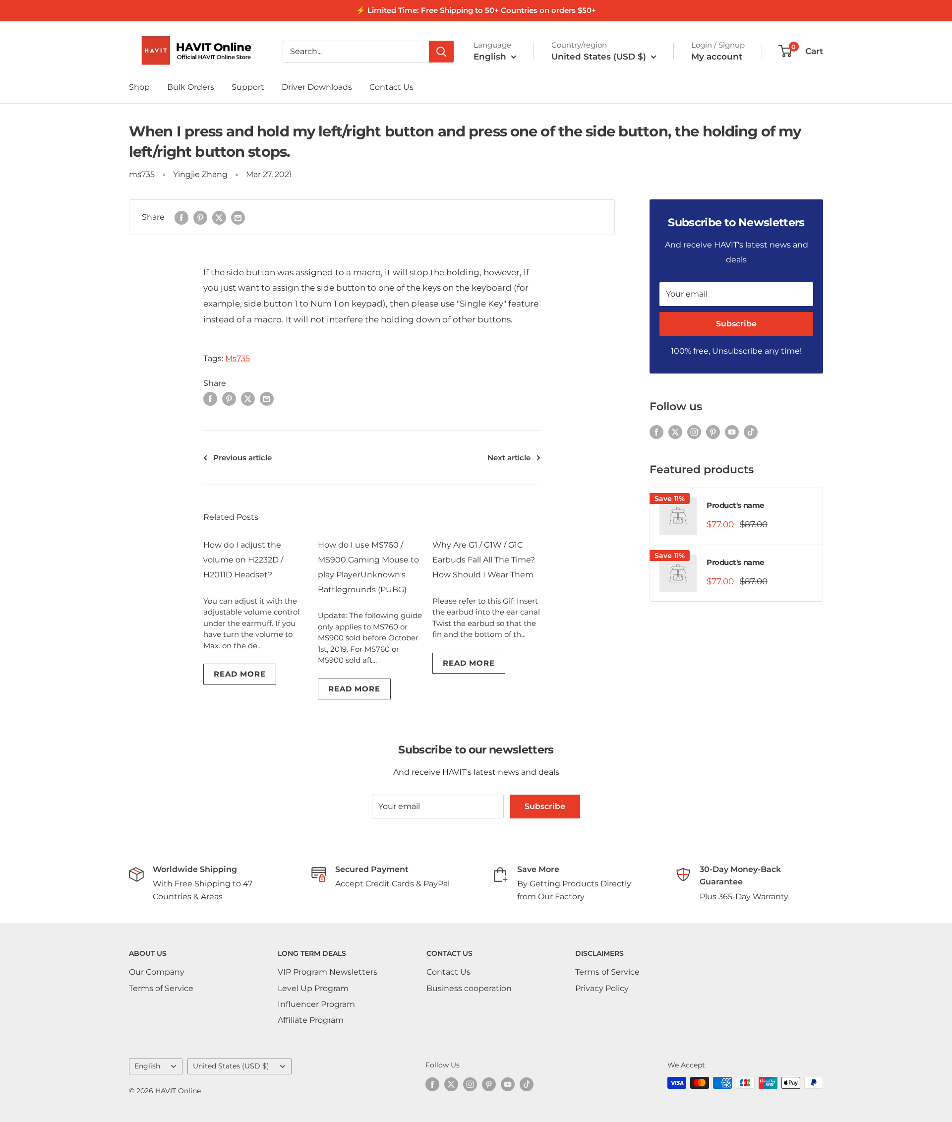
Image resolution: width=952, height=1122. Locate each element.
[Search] (441, 51)
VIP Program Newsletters (327, 972)
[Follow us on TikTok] (751, 432)
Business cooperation (469, 988)
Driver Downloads (317, 87)
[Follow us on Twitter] (675, 432)
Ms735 (237, 358)
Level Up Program (313, 988)
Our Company (156, 972)
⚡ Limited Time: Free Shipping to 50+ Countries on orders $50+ (476, 10)
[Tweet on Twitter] (219, 217)
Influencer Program (316, 1004)
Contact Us (391, 87)
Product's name (735, 505)
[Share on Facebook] (181, 217)
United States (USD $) (231, 1066)
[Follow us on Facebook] (656, 432)
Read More (240, 674)
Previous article (242, 457)
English (147, 1066)
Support (248, 87)
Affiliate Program (311, 1020)
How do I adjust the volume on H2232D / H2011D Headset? (243, 559)
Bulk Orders (190, 87)
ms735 (142, 174)
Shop (139, 87)
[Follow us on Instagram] (694, 432)
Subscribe (736, 323)
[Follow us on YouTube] (732, 432)
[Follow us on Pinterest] (713, 432)
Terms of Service (161, 988)
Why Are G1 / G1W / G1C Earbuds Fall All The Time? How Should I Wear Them (483, 559)
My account (716, 57)
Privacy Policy (602, 988)
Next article (509, 457)
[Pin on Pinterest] (200, 217)
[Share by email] (238, 217)
